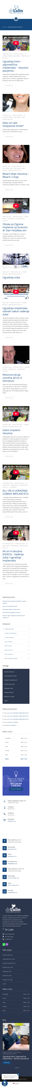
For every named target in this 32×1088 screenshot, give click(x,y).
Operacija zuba (9, 684)
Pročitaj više (9, 85)
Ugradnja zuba (11, 277)
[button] (14, 1067)
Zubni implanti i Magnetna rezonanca (11, 612)
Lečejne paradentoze (10, 633)
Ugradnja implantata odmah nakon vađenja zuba (16, 311)
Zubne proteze (8, 692)
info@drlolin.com (12, 821)
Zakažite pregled (16, 789)
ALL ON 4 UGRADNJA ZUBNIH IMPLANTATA (16, 492)
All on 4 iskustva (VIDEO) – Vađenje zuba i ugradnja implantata (13, 556)
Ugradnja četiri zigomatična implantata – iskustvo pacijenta (15, 66)
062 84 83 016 (11, 809)
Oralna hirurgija (7, 56)
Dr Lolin (21, 54)
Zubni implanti (11, 218)
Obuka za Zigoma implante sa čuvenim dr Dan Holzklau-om (15, 227)
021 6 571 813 (11, 815)
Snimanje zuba (8, 688)
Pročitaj (6, 1062)
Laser (6, 700)
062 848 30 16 (12, 856)
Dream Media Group (20, 1079)
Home (4, 27)
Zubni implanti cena (10, 676)
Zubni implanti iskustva (15, 170)
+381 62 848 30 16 (13, 885)
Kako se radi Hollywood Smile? (13, 124)
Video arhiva (16, 56)
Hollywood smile (8, 117)
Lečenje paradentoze (10, 680)
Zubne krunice (9, 650)
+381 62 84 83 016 (13, 878)
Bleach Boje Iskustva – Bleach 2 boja (16, 175)
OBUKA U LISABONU (13, 722)
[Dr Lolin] (16, 9)
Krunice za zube (9, 696)
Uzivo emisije (8, 641)
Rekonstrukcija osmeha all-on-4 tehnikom (12, 377)
